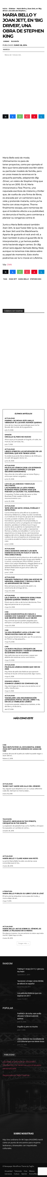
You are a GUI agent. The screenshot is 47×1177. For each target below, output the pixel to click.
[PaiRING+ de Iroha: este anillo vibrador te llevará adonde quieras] (9, 1016)
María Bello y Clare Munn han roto (20, 858)
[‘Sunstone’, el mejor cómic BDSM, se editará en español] (9, 984)
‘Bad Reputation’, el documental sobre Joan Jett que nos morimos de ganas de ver (22, 749)
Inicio (5, 9)
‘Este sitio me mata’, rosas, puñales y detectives (22, 509)
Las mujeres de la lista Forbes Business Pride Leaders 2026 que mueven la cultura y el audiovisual (22, 490)
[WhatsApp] (20, 116)
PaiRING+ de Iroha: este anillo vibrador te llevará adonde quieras (23, 421)
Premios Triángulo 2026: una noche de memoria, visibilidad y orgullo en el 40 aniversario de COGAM (23, 581)
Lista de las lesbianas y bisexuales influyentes (20, 484)
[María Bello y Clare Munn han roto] (23, 843)
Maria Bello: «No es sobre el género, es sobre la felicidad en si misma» (22, 930)
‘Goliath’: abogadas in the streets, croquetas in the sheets (19, 822)
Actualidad (10, 418)
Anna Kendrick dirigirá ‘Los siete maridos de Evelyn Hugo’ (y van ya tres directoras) (21, 553)
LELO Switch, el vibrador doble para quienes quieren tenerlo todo (23, 599)
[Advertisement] (23, 83)
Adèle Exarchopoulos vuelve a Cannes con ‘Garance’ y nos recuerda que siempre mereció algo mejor (23, 616)
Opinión (8, 435)
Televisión (15, 41)
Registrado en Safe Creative (16, 1075)
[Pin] (34, 116)
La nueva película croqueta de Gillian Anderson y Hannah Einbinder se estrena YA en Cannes (23, 651)
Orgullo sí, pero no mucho (18, 437)
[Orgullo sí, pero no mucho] (9, 1030)
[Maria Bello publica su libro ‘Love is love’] (23, 878)
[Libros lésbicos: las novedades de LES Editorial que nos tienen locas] (9, 1042)
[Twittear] (5, 116)
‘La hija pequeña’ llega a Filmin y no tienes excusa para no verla (22, 633)
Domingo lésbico (12, 681)
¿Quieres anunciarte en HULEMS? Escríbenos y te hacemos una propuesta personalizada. (22, 1065)
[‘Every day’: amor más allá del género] (23, 771)
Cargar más (22, 943)
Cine (6, 612)
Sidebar (12, 9)
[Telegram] (41, 116)
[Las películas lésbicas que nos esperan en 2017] (9, 996)
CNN (9, 264)
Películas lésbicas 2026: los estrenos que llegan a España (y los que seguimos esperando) (23, 470)
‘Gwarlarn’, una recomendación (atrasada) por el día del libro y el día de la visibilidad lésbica (22, 700)
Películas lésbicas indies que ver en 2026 (22, 668)
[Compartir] (13, 116)
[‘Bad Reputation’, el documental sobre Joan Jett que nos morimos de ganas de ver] (23, 732)
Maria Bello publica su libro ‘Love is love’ (23, 893)
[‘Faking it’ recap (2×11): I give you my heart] (9, 972)
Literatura (7, 891)
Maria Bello (23, 279)
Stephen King (35, 279)
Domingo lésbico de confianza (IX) (21, 683)
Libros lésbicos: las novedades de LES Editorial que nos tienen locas (23, 452)
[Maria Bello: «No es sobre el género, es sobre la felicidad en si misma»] (23, 913)
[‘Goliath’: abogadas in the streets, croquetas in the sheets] (23, 806)
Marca (6, 49)
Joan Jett (13, 279)
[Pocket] (27, 116)
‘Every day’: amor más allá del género (21, 786)
